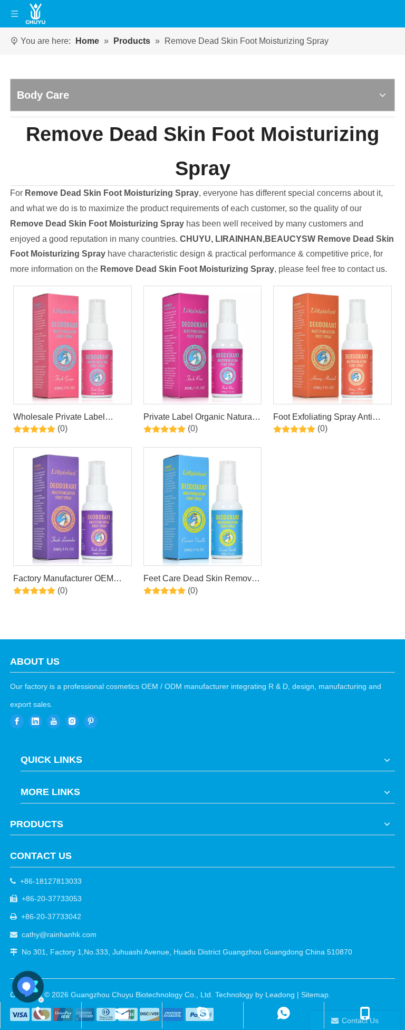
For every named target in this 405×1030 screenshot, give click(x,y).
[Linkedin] (35, 721)
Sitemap (315, 994)
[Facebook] (17, 721)
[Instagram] (72, 721)
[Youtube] (54, 721)
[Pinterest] (91, 721)
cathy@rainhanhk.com (59, 934)
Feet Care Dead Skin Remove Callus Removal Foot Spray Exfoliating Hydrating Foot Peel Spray (201, 580)
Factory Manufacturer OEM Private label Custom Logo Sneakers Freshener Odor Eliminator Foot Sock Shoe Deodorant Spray (63, 580)
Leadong (280, 994)
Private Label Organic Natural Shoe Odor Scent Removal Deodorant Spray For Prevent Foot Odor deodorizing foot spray (198, 418)
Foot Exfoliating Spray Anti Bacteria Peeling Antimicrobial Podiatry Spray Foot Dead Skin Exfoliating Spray (331, 418)
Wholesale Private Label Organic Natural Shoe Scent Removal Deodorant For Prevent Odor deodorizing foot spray (69, 418)
